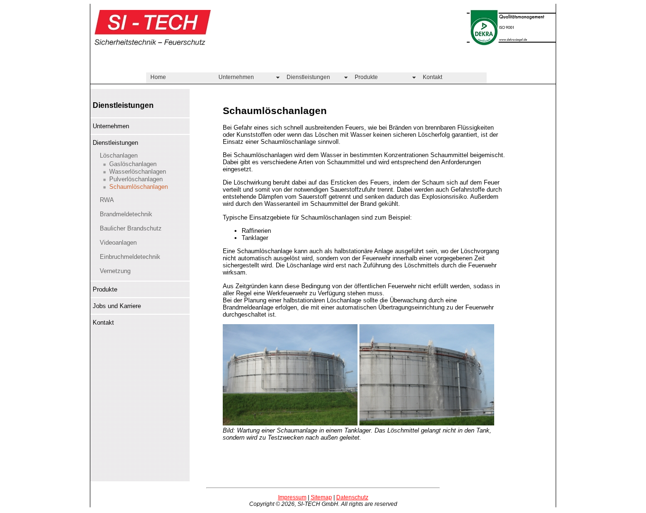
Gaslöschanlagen (133, 164)
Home (158, 77)
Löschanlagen (119, 155)
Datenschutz (352, 497)
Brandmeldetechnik (126, 214)
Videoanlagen (118, 242)
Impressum (292, 497)
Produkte (366, 77)
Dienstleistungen (308, 77)
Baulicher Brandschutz (131, 228)
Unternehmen (236, 77)
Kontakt (432, 77)
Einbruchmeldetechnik (130, 256)
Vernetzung (115, 270)
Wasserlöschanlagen (137, 171)
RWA (107, 199)
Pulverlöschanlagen (136, 179)
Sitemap (321, 497)
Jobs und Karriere (117, 306)
